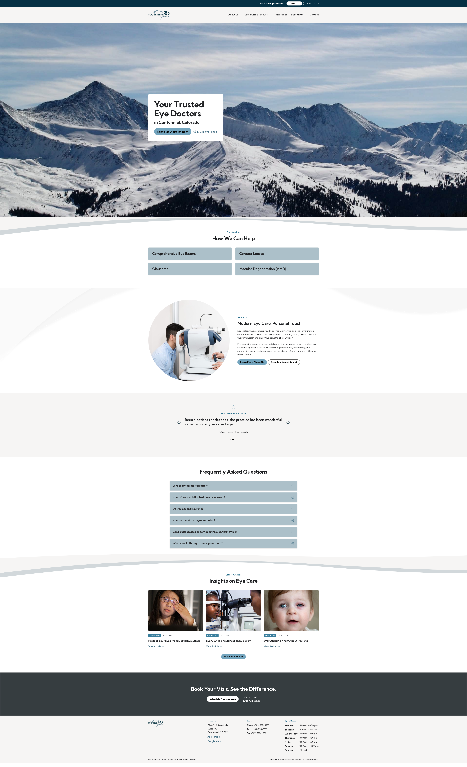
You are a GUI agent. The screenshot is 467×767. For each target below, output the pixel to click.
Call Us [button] (311, 3)
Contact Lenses (251, 253)
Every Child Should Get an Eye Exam (228, 645)
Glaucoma (160, 269)
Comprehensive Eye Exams (174, 253)
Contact (314, 14)
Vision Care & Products (257, 14)
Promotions (281, 14)
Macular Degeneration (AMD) (262, 269)
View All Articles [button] (233, 661)
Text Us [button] (294, 3)
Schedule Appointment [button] (172, 131)
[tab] (229, 444)
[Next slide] (288, 424)
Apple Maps (213, 741)
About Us (233, 14)
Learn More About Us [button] (252, 362)
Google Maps (214, 745)
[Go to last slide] (179, 424)
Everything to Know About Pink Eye (286, 645)
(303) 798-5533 (207, 131)
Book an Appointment (272, 3)
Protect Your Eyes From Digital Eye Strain (174, 645)
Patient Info (297, 14)
